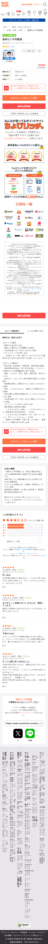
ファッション (5, 781)
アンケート (35, 12)
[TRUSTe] (24, 925)
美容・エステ (12, 840)
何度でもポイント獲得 (12, 852)
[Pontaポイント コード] (29, 224)
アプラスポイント (35, 825)
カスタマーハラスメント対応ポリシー (28, 935)
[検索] (45, 4)
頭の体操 (20, 807)
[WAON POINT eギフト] (29, 230)
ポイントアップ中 (5, 850)
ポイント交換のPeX (35, 786)
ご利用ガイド (20, 872)
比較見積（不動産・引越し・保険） (12, 810)
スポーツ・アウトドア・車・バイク (5, 823)
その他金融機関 (27, 798)
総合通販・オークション (5, 764)
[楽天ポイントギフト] (9, 230)
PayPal (28, 772)
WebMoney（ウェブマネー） (29, 873)
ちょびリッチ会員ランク (42, 772)
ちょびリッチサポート (38, 932)
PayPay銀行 (28, 788)
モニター (24, 13)
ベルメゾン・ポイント (35, 793)
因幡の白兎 (20, 770)
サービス (13, 13)
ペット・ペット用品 (5, 843)
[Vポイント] (9, 212)
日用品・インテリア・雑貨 (5, 788)
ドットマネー (35, 804)
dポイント (34, 763)
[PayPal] (9, 224)
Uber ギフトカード (27, 840)
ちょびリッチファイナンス (42, 832)
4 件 (12, 46)
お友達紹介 (40, 12)
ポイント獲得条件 (12, 331)
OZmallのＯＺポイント (35, 769)
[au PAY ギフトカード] (19, 212)
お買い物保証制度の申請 (42, 860)
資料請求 (12, 774)
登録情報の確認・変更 (42, 780)
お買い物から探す (4, 756)
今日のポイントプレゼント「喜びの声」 (42, 822)
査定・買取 (12, 818)
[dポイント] (39, 212)
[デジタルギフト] (19, 230)
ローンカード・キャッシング (12, 793)
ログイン (38, 4)
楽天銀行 (27, 784)
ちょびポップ (20, 775)
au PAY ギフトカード (28, 846)
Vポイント (34, 799)
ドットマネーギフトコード (35, 810)
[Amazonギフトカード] (29, 212)
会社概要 (8, 935)
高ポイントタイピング (20, 824)
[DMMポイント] (19, 236)
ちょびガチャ (20, 761)
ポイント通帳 (42, 761)
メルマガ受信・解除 (42, 787)
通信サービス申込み (12, 823)
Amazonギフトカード (28, 866)
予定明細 (17, 549)
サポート (41, 840)
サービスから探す (12, 756)
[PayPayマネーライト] (39, 224)
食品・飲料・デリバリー (5, 797)
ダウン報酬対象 (9, 35)
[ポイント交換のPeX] (39, 230)
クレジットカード (12, 786)
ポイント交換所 (45, 12)
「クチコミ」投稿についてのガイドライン (24, 553)
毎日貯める (29, 12)
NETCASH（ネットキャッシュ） (29, 903)
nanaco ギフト (28, 890)
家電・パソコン (5, 804)
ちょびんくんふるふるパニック (20, 795)
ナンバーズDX (20, 812)
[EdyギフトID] (19, 218)
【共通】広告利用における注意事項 (24, 113)
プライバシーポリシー (10, 932)
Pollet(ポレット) (28, 861)
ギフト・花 (5, 816)
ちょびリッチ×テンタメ (20, 866)
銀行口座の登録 (42, 795)
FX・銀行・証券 (13, 801)
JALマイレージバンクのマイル (35, 778)
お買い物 (8, 13)
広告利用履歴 (26, 549)
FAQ (41, 850)
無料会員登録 (26, 4)
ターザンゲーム (20, 788)
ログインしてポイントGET (24, 97)
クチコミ (42, 766)
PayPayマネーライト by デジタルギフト (28, 813)
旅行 (19, 14)
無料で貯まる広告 (12, 859)
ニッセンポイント (27, 911)
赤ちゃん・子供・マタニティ (5, 834)
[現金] (39, 236)
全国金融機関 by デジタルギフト (27, 766)
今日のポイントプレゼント (42, 812)
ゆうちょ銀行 (27, 793)
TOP (3, 14)
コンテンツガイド (42, 846)
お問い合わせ (42, 854)
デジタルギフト (27, 833)
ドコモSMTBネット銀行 (27, 778)
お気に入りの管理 (42, 801)
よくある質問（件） (36, 331)
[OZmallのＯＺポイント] (29, 236)
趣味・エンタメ (5, 810)
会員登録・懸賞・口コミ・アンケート (12, 766)
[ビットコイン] (9, 218)
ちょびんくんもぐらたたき (20, 781)
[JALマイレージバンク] (29, 218)
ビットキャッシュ (27, 885)
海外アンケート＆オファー (20, 841)
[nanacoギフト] (19, 224)
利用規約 (24, 932)
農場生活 (20, 803)
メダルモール (20, 766)
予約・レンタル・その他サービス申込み (12, 832)
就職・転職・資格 (12, 779)
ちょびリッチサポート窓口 (31, 289)
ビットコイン (27, 916)
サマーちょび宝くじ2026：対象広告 (24, 20)
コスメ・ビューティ (5, 775)
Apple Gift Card (27, 895)
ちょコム (27, 879)
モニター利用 (19, 850)
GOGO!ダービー (20, 817)
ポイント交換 (27, 755)
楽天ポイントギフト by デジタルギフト (27, 824)
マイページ (41, 755)
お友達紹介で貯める (19, 882)
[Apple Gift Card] (39, 218)
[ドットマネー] (9, 236)
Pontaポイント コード (28, 854)
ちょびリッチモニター (20, 858)
